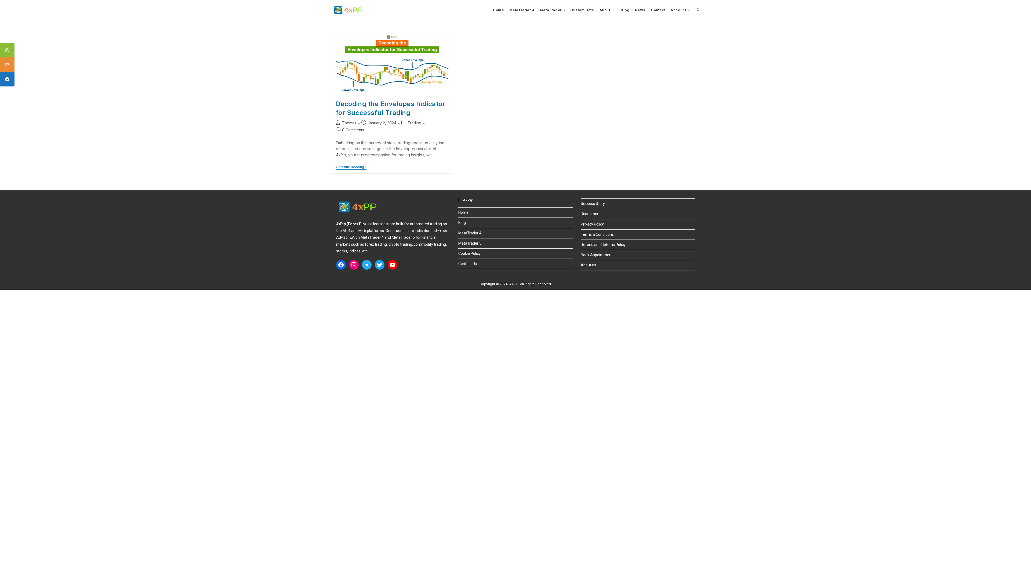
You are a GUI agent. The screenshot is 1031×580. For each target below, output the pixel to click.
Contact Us (467, 264)
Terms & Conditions (597, 234)
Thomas (349, 123)
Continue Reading (351, 167)
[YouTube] (392, 265)
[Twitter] (379, 265)
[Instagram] (354, 265)
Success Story (593, 203)
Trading (414, 123)
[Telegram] (367, 265)
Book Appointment (597, 255)
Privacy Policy (592, 224)
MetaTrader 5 (469, 243)
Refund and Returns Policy (603, 244)
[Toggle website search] (698, 10)
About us (588, 265)
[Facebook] (341, 265)
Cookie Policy (469, 253)
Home (463, 212)
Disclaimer (589, 214)
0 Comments (353, 130)
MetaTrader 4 (469, 233)
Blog (462, 222)
